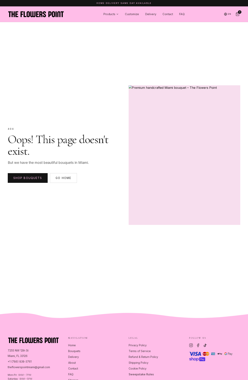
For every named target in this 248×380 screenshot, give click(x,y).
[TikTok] (205, 345)
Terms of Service (140, 351)
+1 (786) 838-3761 (20, 361)
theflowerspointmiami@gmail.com (29, 367)
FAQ (182, 14)
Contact (168, 14)
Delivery (151, 14)
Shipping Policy (138, 362)
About (72, 362)
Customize (132, 14)
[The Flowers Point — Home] (36, 14)
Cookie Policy (137, 368)
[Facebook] (198, 345)
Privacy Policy (138, 345)
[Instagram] (191, 345)
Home (72, 345)
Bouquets (74, 351)
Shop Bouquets (27, 178)
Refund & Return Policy (143, 356)
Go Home (63, 178)
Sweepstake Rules (141, 374)
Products (109, 14)
